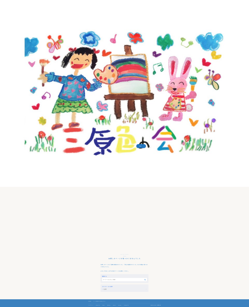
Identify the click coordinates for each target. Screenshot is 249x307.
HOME (89, 301)
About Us (98, 305)
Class (103, 305)
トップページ (90, 305)
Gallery (108, 305)
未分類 (125, 289)
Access (119, 305)
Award (114, 305)
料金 (140, 146)
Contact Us (126, 305)
